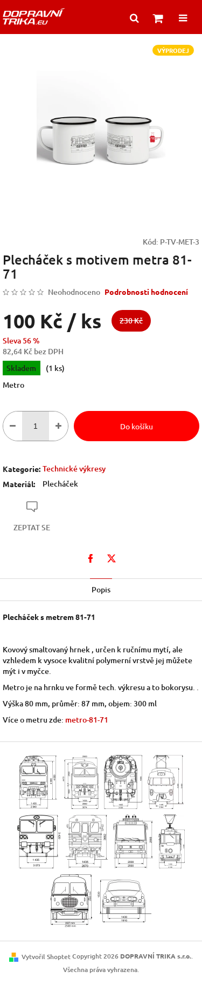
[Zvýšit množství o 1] (58, 426)
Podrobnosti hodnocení (146, 291)
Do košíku (136, 426)
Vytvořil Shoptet (46, 956)
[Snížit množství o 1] (12, 426)
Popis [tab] (101, 589)
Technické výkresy (74, 468)
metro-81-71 (86, 719)
